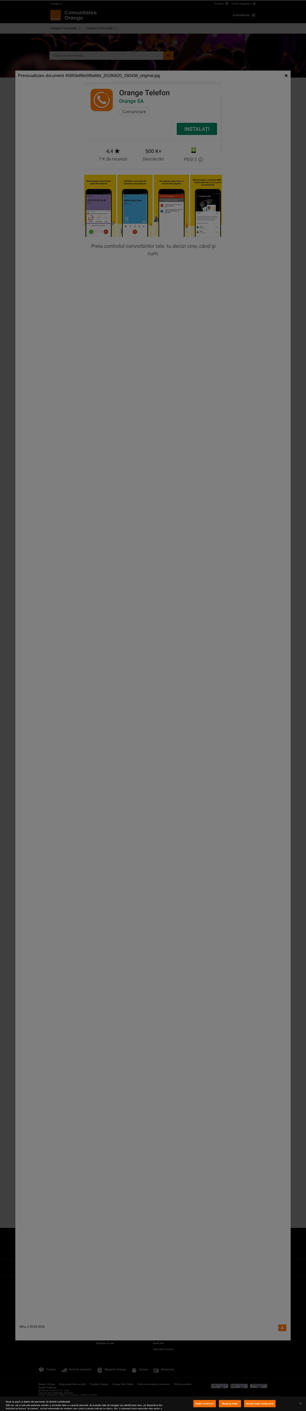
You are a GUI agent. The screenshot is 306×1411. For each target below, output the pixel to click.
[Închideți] (300, 1403)
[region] (153, 1403)
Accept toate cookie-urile (260, 1403)
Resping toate (230, 1403)
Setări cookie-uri (204, 1403)
